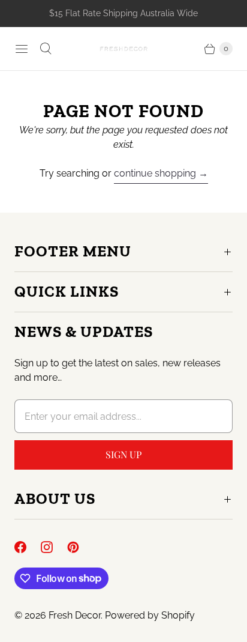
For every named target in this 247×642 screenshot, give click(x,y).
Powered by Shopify (150, 615)
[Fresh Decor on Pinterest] (80, 547)
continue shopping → (161, 173)
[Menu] (22, 48)
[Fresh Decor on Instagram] (54, 547)
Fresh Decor (75, 615)
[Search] (46, 48)
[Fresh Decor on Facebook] (27, 547)
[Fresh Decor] (123, 48)
